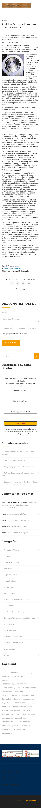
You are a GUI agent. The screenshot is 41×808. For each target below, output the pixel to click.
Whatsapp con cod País (20, 412)
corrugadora (7, 691)
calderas (21, 676)
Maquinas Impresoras (11, 714)
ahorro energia (27, 673)
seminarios (25, 725)
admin (6, 20)
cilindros (33, 684)
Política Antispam (8, 777)
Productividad (9, 605)
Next (23, 289)
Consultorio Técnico (11, 550)
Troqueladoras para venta (13, 643)
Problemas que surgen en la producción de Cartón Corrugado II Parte (19, 505)
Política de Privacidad (10, 771)
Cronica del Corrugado (12, 562)
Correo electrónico (20, 401)
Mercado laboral (10, 581)
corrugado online (29, 687)
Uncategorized (9, 649)
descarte (17, 699)
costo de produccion (22, 691)
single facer (6, 729)
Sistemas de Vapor (11, 624)
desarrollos (6, 699)
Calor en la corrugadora (19, 526)
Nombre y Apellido (20, 390)
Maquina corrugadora (11, 710)
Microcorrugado (10, 587)
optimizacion (7, 718)
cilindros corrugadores (11, 687)
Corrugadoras (9, 556)
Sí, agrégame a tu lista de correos (15, 334)
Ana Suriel (5, 532)
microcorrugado (29, 714)
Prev (17, 289)
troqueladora (7, 733)
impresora (31, 703)
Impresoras (8, 568)
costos (4, 695)
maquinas (26, 710)
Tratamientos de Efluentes (14, 636)
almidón (5, 676)
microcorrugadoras (11, 593)
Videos (6, 655)
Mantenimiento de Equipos (22, 706)
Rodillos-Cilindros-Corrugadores (16, 612)
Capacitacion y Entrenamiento (14, 684)
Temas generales (10, 630)
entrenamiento (18, 702)
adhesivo (5, 673)
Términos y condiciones (10, 784)
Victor (4, 514)
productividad (20, 718)
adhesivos (15, 672)
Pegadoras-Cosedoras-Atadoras (16, 599)
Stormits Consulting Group (26, 800)
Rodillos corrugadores (10, 725)
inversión (6, 706)
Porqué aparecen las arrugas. (14, 461)
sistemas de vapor (20, 729)
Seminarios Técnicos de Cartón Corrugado (19, 618)
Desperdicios (28, 699)
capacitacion (6, 680)
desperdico (6, 703)
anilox (13, 676)
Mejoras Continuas (11, 575)
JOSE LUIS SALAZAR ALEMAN (13, 502)
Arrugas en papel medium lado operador (19, 467)
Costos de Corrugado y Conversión (23, 695)
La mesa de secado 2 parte (18, 514)
